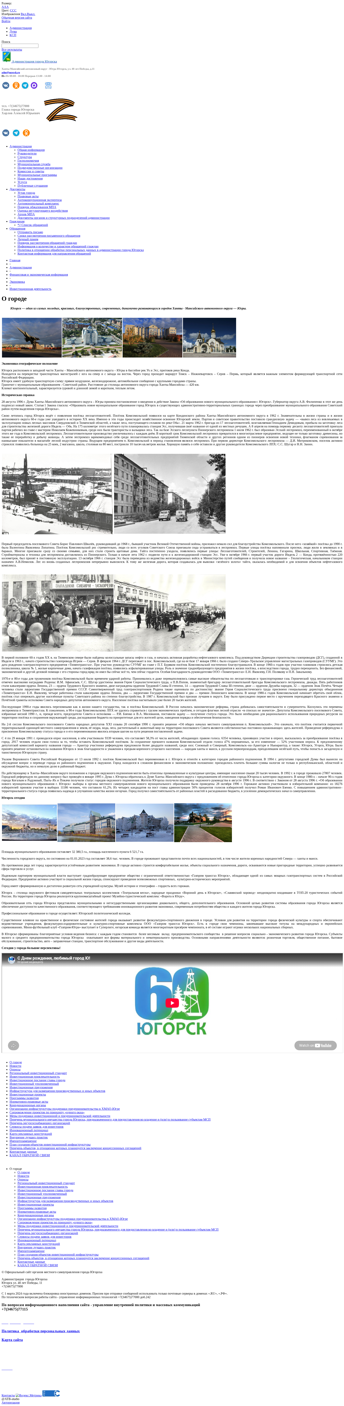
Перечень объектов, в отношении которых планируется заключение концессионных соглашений (75, 1148)
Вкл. (24, 14)
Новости (15, 1066)
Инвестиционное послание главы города (37, 1080)
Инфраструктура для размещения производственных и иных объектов (57, 1091)
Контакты (8, 1395)
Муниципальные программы (37, 175)
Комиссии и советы (31, 171)
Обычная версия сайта (17, 17)
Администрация (21, 28)
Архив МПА (26, 214)
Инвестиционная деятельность (30, 289)
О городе (16, 1062)
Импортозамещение (23, 1141)
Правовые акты (28, 196)
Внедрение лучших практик (29, 1137)
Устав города (26, 192)
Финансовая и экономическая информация (39, 274)
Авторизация (11, 1402)
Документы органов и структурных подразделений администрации (64, 217)
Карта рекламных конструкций (31, 1133)
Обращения (17, 228)
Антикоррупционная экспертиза (40, 200)
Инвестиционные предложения (31, 1087)
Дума (13, 31)
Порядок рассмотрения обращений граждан (47, 242)
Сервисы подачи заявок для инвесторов (37, 1126)
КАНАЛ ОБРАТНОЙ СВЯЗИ (30, 1155)
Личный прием (28, 239)
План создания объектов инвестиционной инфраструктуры (50, 1144)
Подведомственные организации (40, 167)
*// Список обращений (33, 225)
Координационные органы (28, 1105)
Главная (15, 260)
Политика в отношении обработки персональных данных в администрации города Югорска (81, 250)
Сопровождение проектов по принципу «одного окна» (47, 1112)
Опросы (15, 1069)
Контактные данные (23, 1151)
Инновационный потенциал (29, 1130)
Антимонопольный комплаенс (38, 203)
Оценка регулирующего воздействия (43, 210)
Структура (25, 157)
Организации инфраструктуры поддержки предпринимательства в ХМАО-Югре (65, 1108)
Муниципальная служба (34, 164)
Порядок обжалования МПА (37, 207)
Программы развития (24, 1098)
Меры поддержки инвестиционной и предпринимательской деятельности (60, 1116)
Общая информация (31, 150)
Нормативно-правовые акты (29, 1101)
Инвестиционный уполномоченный (34, 1083)
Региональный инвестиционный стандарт (38, 1073)
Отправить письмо (30, 232)
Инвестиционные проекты (28, 1094)
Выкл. (31, 14)
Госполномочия (28, 160)
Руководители (27, 153)
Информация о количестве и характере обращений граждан (58, 246)
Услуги (22, 182)
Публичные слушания (33, 185)
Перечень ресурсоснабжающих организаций (40, 1123)
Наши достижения (30, 178)
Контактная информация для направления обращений (54, 253)
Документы (17, 189)
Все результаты (12, 49)
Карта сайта (12, 1340)
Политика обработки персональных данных (41, 1331)
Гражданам (17, 221)
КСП (13, 35)
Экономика (17, 281)
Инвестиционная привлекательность (35, 1076)
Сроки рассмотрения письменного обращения (49, 235)
